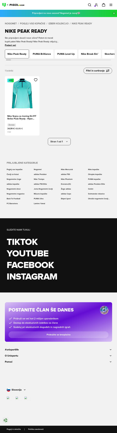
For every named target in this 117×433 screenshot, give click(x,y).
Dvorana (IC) (66, 184)
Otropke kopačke (95, 174)
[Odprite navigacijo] (111, 5)
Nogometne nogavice (16, 194)
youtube (27, 253)
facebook (30, 265)
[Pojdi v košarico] (103, 5)
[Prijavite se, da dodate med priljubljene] (35, 79)
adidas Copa (66, 194)
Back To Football (13, 199)
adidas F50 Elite (40, 184)
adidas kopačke (13, 184)
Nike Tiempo (39, 179)
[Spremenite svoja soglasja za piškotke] (5, 420)
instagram (32, 277)
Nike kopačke (93, 169)
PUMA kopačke (94, 179)
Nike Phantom (67, 179)
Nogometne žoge (14, 179)
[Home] (13, 5)
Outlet (90, 189)
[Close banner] (114, 13)
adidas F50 (65, 174)
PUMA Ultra (38, 199)
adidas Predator (40, 174)
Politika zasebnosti (36, 429)
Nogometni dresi (14, 189)
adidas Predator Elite (96, 184)
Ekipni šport (66, 199)
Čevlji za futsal (13, 174)
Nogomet (11, 23)
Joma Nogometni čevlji (43, 189)
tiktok (22, 242)
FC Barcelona (12, 204)
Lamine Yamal (39, 204)
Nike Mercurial (67, 169)
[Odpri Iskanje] (90, 5)
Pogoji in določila (14, 429)
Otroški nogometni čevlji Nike (98, 199)
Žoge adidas (66, 189)
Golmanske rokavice (96, 194)
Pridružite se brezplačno (59, 335)
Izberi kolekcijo (58, 23)
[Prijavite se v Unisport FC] (96, 5)
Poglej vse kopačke (32, 23)
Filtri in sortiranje (95, 71)
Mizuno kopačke (40, 194)
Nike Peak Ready (82, 23)
